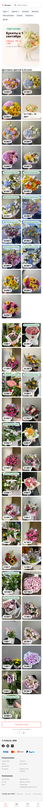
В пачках (25, 11)
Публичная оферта (24, 770)
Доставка (23, 764)
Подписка (29, 15)
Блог (3, 784)
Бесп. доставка (8, 15)
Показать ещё (21, 724)
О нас (4, 782)
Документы (24, 779)
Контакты (5, 779)
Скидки (19, 15)
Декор (5, 19)
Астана (28, 794)
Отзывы (5, 769)
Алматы (20, 794)
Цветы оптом (25, 782)
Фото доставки (5, 765)
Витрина (35, 11)
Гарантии (5, 761)
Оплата (23, 761)
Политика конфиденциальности (25, 785)
